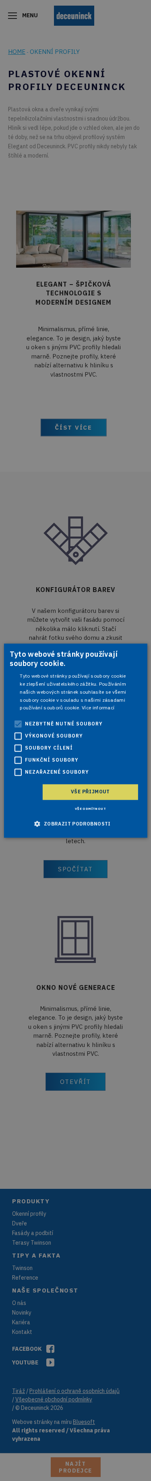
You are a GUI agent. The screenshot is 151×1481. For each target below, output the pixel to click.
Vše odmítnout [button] (90, 809)
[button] (75, 823)
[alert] (75, 740)
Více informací (98, 708)
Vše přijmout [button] (90, 792)
